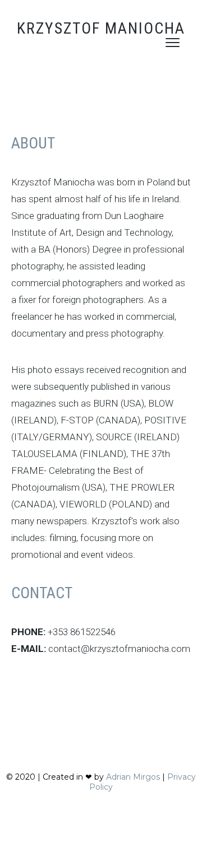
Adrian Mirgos (133, 777)
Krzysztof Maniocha (101, 28)
